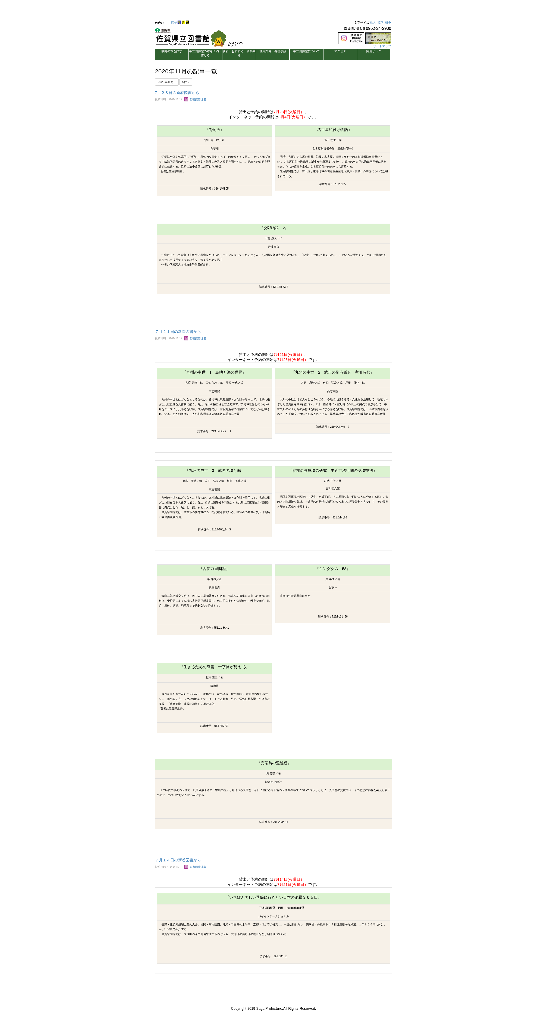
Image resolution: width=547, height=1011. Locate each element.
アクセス (340, 51)
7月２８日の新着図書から (177, 93)
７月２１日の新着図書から (178, 332)
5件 (185, 82)
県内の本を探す (171, 51)
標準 (174, 22)
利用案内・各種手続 (272, 51)
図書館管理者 (197, 99)
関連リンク (373, 51)
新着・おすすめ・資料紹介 (239, 53)
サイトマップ (382, 46)
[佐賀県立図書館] (201, 38)
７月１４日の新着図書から (178, 860)
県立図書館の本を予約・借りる (205, 53)
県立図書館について (306, 51)
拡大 (373, 22)
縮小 (388, 22)
